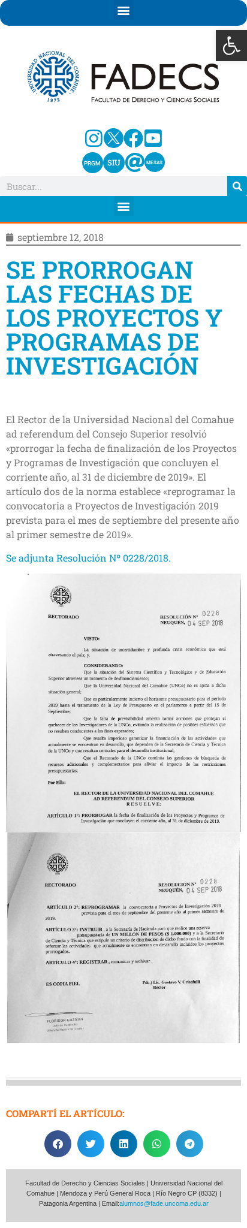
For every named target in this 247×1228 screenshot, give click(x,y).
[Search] (237, 186)
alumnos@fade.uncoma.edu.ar (164, 1203)
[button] (231, 45)
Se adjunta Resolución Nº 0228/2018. (88, 557)
